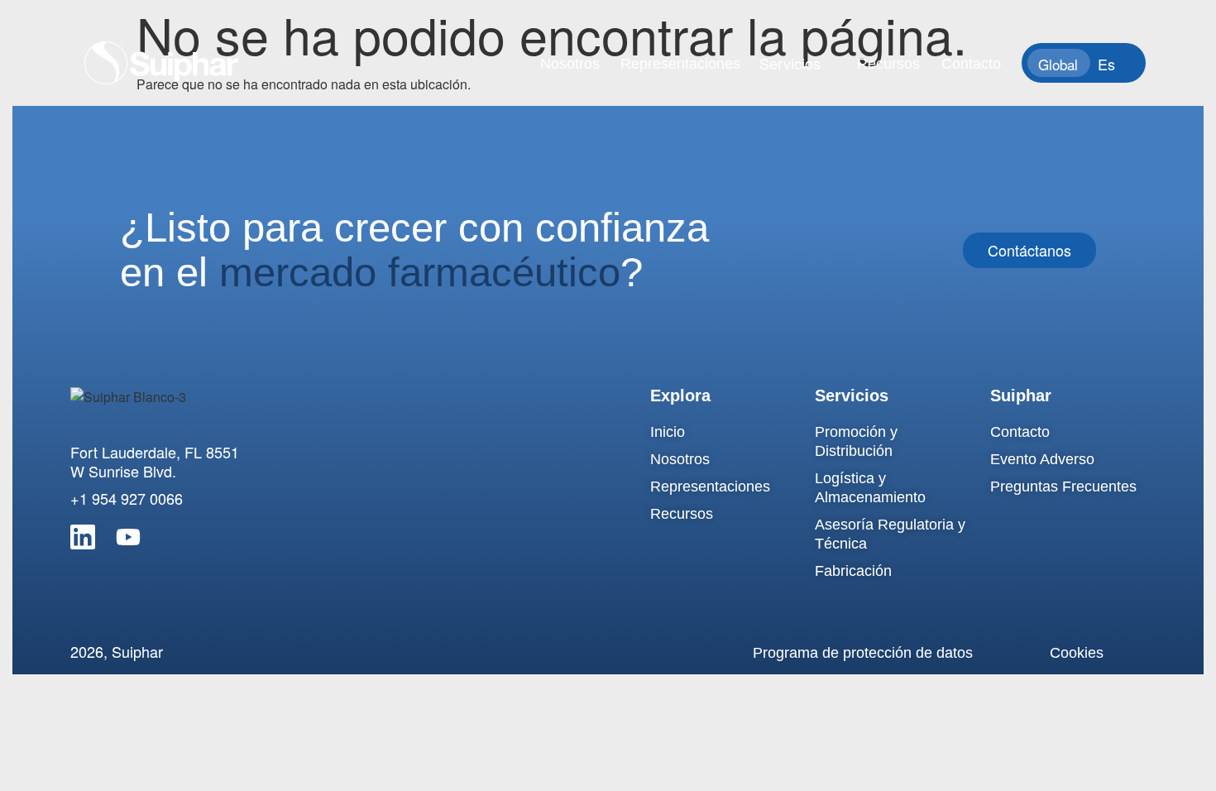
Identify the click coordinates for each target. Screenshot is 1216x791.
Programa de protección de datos (863, 653)
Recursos (888, 63)
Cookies (1076, 653)
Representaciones (680, 63)
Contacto (971, 63)
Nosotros (570, 63)
